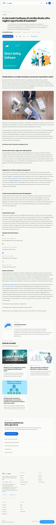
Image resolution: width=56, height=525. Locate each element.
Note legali (22, 511)
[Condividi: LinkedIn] (20, 36)
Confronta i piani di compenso (11, 445)
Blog (10, 11)
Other (4, 14)
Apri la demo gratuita (7, 36)
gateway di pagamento (15, 180)
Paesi (33, 521)
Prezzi (21, 477)
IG (14, 498)
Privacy (36, 521)
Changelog (22, 484)
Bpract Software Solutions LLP (8, 522)
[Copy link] (27, 36)
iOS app (5, 494)
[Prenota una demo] (49, 3)
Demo (21, 509)
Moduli (21, 475)
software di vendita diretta (10, 284)
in (3, 498)
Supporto (4, 509)
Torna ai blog (34, 36)
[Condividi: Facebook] (23, 36)
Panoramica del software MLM (11, 442)
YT (8, 498)
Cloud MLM (4, 11)
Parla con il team (8, 452)
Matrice (40, 477)
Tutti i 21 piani (41, 482)
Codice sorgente (24, 482)
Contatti (4, 507)
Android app (12, 494)
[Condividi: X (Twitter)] (16, 36)
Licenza (22, 479)
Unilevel (40, 479)
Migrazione (4, 513)
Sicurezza (4, 511)
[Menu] (53, 3)
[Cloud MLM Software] (7, 3)
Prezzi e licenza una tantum (10, 439)
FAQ (21, 507)
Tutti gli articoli (7, 449)
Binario (40, 475)
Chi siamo (4, 504)
